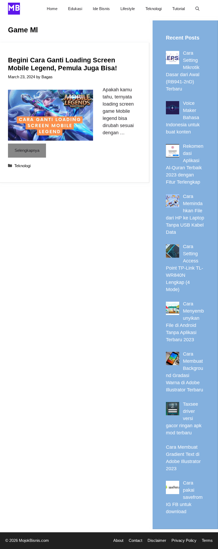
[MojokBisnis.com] (14, 8)
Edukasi (75, 8)
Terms (207, 540)
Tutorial (178, 8)
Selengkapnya (27, 150)
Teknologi (153, 8)
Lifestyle (127, 8)
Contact (135, 540)
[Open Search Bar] (197, 8)
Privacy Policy (183, 540)
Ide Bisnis (101, 8)
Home (52, 8)
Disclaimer (157, 540)
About (118, 540)
